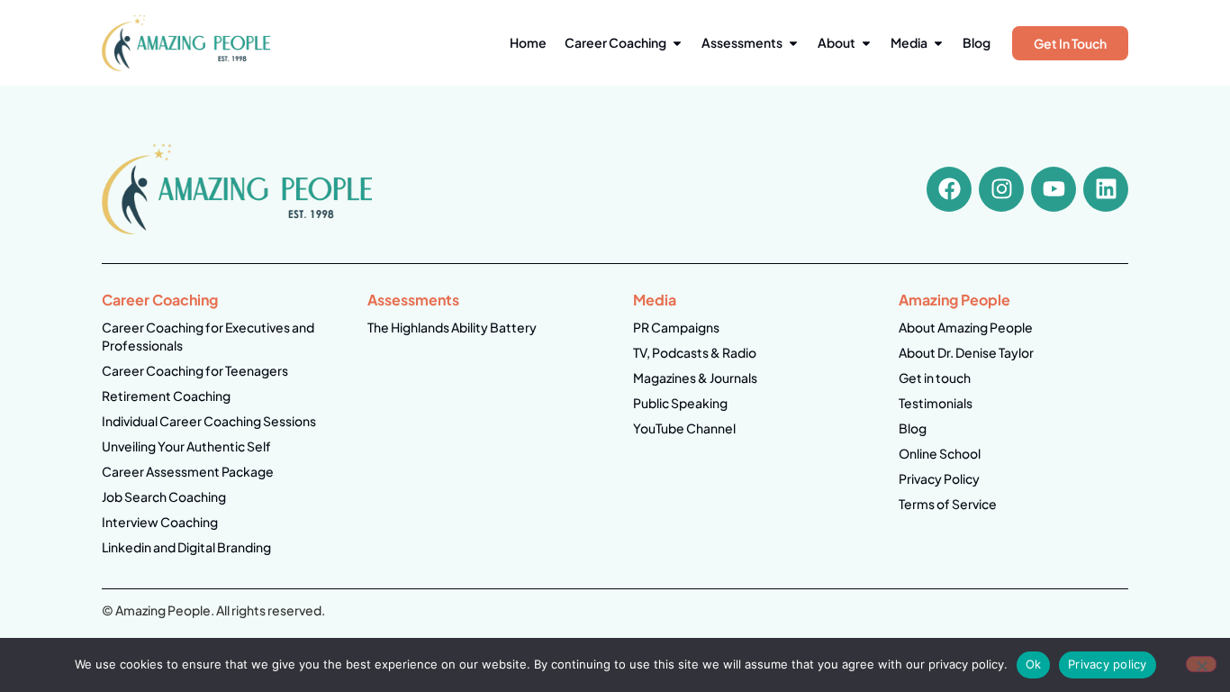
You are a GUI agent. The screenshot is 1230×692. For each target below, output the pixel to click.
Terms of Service (948, 504)
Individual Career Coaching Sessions (209, 421)
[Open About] (866, 42)
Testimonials (935, 403)
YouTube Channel (684, 428)
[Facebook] (949, 189)
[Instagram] (1001, 189)
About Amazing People (966, 327)
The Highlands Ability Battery (452, 327)
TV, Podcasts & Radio (694, 352)
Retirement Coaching (166, 395)
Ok (1034, 664)
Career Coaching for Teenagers (195, 370)
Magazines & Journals (695, 377)
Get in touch (935, 377)
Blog (913, 428)
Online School (940, 453)
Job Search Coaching (164, 496)
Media (654, 299)
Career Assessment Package (188, 471)
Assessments (413, 299)
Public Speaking (680, 403)
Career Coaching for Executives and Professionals (208, 336)
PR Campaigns (676, 327)
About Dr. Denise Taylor (966, 352)
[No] (1201, 664)
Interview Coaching (160, 522)
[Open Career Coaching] (677, 42)
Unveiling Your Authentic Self (186, 446)
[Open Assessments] (793, 42)
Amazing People (954, 299)
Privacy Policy (939, 478)
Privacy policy (1107, 664)
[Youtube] (1053, 189)
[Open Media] (938, 42)
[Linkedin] (1105, 189)
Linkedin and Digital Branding (186, 547)
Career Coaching (160, 299)
